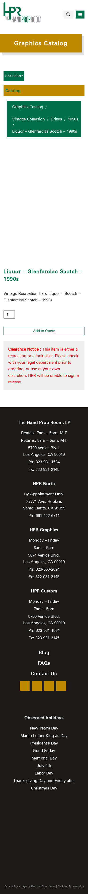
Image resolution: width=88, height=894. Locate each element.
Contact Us (44, 673)
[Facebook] (25, 686)
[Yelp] (49, 686)
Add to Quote (44, 331)
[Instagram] (61, 686)
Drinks (56, 119)
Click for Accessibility (70, 886)
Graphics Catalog (27, 107)
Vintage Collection (28, 119)
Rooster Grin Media (43, 886)
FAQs (44, 663)
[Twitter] (37, 686)
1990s (73, 119)
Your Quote (14, 76)
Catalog (13, 90)
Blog (44, 652)
